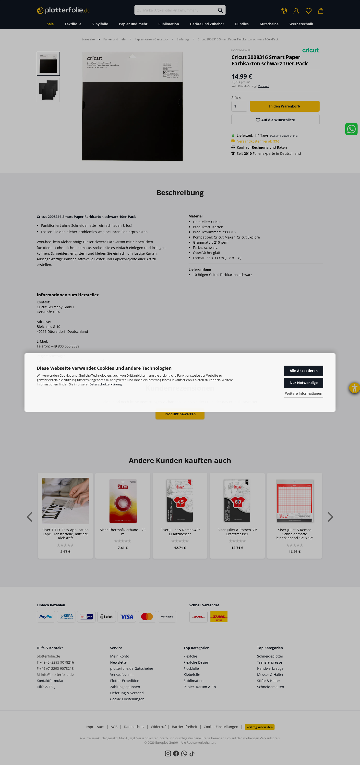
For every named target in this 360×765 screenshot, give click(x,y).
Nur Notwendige (304, 382)
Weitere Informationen (303, 393)
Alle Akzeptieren (304, 370)
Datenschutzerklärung (105, 384)
